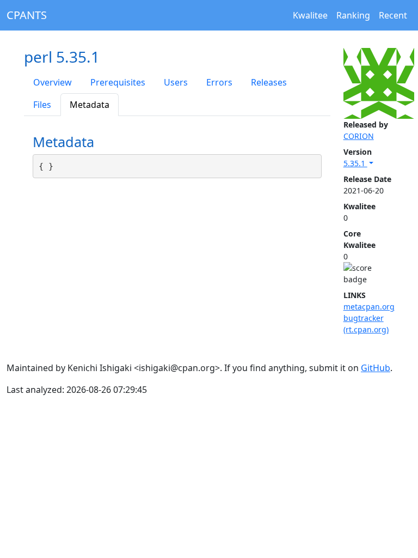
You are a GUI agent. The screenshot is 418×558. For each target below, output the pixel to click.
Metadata (89, 105)
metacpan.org (369, 306)
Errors (219, 82)
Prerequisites (117, 82)
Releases (269, 82)
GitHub (375, 368)
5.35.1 (355, 163)
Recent (393, 15)
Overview (52, 82)
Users (176, 82)
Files (42, 105)
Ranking (353, 15)
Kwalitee (310, 15)
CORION (358, 136)
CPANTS (27, 15)
